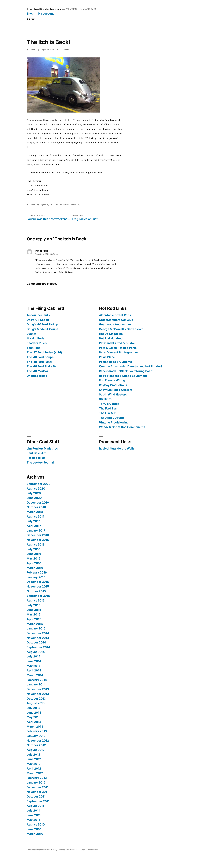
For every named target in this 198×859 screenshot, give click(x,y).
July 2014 (33, 656)
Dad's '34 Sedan (38, 320)
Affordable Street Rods (115, 315)
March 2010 (35, 833)
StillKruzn (106, 399)
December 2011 (37, 787)
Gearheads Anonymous (115, 324)
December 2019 (38, 502)
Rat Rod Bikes (36, 457)
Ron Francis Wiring (112, 380)
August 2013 (36, 703)
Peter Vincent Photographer (118, 352)
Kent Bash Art (36, 453)
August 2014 (36, 652)
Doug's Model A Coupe (42, 329)
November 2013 (38, 694)
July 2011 (33, 810)
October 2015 (36, 591)
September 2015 (38, 595)
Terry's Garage (109, 403)
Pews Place (107, 357)
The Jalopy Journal (112, 417)
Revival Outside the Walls (117, 448)
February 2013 (37, 731)
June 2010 (34, 829)
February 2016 (37, 572)
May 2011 (33, 819)
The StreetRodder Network (44, 9)
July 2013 (33, 708)
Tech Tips (33, 347)
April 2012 (34, 768)
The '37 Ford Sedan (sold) (69, 204)
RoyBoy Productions (113, 385)
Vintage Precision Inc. (114, 422)
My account (46, 13)
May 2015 (33, 614)
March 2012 (35, 773)
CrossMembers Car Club (116, 320)
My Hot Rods (35, 338)
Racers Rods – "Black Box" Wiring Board (126, 371)
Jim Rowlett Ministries (42, 448)
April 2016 (34, 563)
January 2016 (36, 577)
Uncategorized (37, 375)
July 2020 (34, 493)
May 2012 (33, 764)
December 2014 (38, 633)
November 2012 (38, 740)
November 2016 (38, 540)
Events (31, 334)
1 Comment (64, 50)
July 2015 (33, 605)
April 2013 (34, 722)
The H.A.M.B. (108, 413)
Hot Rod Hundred (111, 338)
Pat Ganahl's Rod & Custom (117, 343)
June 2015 (34, 609)
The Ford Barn (108, 408)
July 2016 (33, 549)
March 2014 (35, 675)
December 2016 (38, 535)
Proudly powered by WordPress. (64, 850)
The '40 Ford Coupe (40, 357)
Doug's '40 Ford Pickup (42, 324)
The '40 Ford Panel (39, 361)
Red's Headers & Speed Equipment (123, 375)
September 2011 (38, 801)
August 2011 (35, 805)
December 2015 (38, 581)
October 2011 (36, 796)
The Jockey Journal (40, 462)
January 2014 (36, 684)
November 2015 (38, 586)
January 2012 (36, 782)
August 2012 (36, 750)
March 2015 (35, 624)
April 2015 (34, 619)
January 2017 (36, 530)
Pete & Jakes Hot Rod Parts (118, 347)
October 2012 (36, 745)
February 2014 (37, 680)
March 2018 (35, 512)
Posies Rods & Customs (115, 361)
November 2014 (38, 638)
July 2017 (33, 521)
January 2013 (36, 736)
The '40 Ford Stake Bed (42, 366)
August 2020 (36, 488)
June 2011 (34, 815)
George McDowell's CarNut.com (121, 329)
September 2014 (38, 647)
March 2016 (35, 567)
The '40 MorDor (37, 371)
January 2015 (36, 628)
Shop (30, 13)
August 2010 (36, 824)
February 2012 (37, 778)
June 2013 (34, 712)
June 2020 (34, 498)
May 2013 (33, 717)
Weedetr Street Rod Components (122, 427)
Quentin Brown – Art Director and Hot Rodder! (130, 366)
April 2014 (34, 670)
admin (32, 50)
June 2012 (34, 759)
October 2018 (36, 507)
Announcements (38, 315)
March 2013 (35, 726)
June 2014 (34, 661)
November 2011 (37, 792)
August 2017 (35, 516)
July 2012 (33, 754)
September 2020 (39, 484)
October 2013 (36, 698)
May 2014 (33, 666)
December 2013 (38, 689)
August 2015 (36, 600)
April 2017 (34, 526)
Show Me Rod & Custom (115, 389)
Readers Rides (37, 343)
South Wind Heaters (113, 394)
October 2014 (36, 642)
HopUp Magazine (111, 334)
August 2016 (36, 544)
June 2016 (34, 553)
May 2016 (33, 558)
